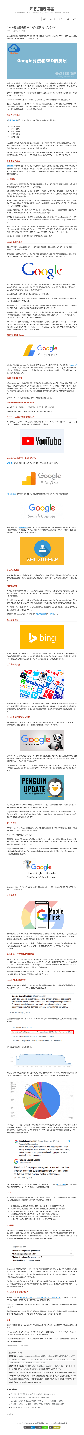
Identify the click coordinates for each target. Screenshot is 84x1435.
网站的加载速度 (41, 614)
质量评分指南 (61, 1184)
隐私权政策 (63, 1423)
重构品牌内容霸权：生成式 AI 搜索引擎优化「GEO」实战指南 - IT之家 (37, 1401)
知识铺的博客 (42, 9)
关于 (74, 19)
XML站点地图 (23, 527)
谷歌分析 (10, 463)
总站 (60, 19)
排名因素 (51, 614)
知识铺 (19, 1353)
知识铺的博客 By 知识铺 (31, 1423)
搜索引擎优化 (12, 120)
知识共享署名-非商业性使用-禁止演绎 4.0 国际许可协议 (45, 1366)
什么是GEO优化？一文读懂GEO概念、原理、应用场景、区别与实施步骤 (37, 1404)
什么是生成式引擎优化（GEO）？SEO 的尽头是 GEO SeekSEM (34, 1394)
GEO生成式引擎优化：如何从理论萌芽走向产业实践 (30, 1397)
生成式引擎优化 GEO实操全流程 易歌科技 (26, 1407)
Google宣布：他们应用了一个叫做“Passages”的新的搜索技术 (40, 1297)
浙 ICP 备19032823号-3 (49, 1423)
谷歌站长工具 (11, 494)
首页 (44, 19)
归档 (67, 19)
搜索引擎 (10, 166)
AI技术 (52, 19)
